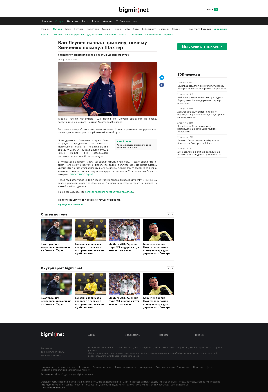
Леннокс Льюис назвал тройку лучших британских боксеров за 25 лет (199, 142)
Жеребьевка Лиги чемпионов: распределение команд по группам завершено (197, 128)
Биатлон (78, 28)
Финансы (72, 21)
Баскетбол (93, 28)
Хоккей (106, 28)
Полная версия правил (53, 387)
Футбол (57, 28)
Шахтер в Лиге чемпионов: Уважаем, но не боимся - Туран (56, 247)
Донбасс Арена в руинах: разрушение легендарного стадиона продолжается (199, 153)
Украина (168, 34)
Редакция (84, 367)
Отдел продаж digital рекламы (77, 374)
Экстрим (164, 28)
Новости (46, 21)
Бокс (68, 28)
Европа (122, 34)
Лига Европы (136, 34)
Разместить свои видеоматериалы (133, 367)
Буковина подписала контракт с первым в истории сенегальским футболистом (89, 248)
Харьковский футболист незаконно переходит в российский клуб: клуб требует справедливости (201, 114)
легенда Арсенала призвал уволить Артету (109, 191)
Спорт (59, 21)
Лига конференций (74, 34)
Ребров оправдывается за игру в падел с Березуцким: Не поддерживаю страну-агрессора (200, 100)
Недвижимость (132, 334)
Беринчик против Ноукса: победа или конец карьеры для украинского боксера (156, 248)
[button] (168, 214)
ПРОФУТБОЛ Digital (81, 174)
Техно (96, 21)
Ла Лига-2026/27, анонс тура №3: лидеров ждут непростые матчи (124, 247)
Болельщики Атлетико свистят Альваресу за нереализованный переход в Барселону (201, 87)
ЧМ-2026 (58, 34)
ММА (127, 28)
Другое (176, 28)
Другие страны (94, 34)
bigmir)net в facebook (70, 204)
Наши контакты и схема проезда (58, 367)
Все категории (128, 21)
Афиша (107, 21)
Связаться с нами (102, 367)
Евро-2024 (46, 34)
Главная (45, 28)
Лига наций (110, 34)
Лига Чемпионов (153, 34)
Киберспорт (149, 28)
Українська (220, 28)
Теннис (117, 28)
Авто (85, 21)
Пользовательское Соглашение (172, 367)
